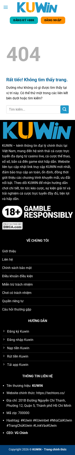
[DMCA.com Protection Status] (12, 226)
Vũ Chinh (21, 433)
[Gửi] (64, 109)
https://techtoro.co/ (50, 393)
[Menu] (5, 7)
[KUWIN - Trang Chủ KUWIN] (37, 7)
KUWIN (7, 146)
